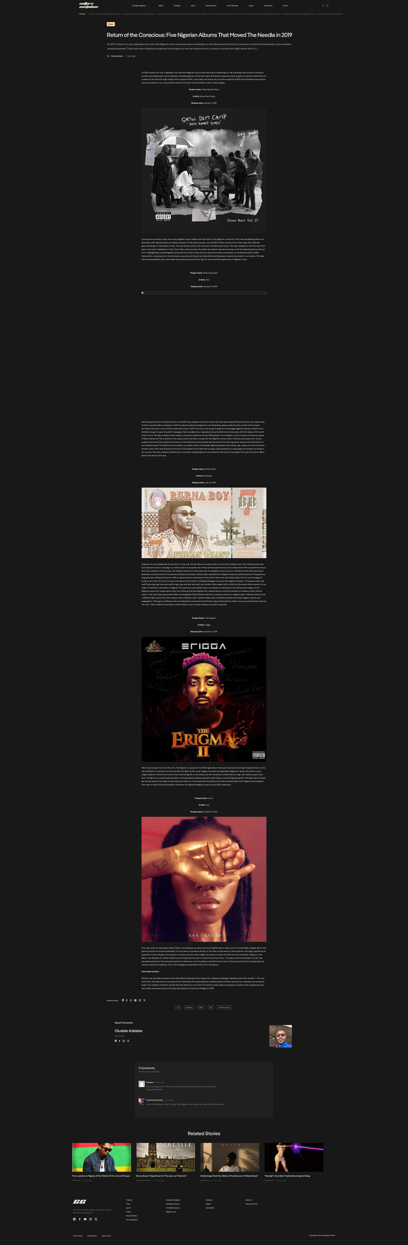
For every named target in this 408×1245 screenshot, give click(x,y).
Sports (251, 6)
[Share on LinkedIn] (123, 1000)
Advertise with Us (251, 1204)
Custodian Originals (139, 6)
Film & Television (232, 6)
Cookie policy (92, 1236)
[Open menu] (327, 5)
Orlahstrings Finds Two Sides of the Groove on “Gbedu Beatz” (229, 1176)
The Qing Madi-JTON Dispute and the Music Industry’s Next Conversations (118, 14)
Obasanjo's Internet (172, 1204)
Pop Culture (268, 6)
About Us (248, 1200)
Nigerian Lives (171, 1212)
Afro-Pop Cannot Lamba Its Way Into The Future (162, 14)
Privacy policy (78, 1236)
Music (193, 6)
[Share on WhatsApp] (131, 1000)
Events (285, 6)
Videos (161, 6)
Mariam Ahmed (76, 1180)
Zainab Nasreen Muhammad (143, 1180)
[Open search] (323, 5)
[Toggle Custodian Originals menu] (148, 5)
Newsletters (210, 1208)
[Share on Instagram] (140, 1000)
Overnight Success (172, 1208)
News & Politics (211, 6)
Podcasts (177, 6)
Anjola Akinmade (204, 1180)
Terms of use (106, 1236)
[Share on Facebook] (126, 1000)
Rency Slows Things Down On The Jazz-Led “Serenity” (161, 1176)
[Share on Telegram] (135, 1000)
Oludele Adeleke (117, 56)
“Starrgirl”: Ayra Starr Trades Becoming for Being (287, 1176)
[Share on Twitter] (144, 1000)
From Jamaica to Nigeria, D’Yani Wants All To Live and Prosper (101, 1176)
